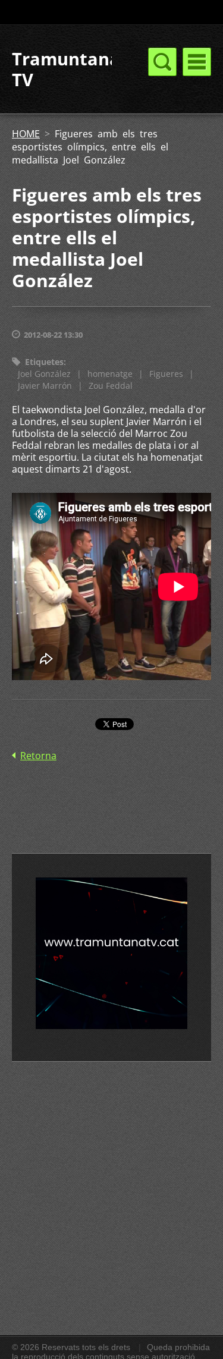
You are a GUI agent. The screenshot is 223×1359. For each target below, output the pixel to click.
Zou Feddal (111, 385)
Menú (197, 62)
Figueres (166, 373)
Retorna (38, 755)
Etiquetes (44, 361)
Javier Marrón (45, 385)
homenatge (110, 373)
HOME (26, 133)
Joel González (44, 373)
